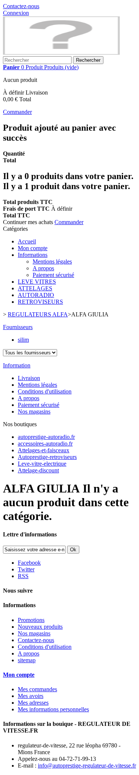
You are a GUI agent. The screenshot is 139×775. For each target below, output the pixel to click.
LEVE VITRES (37, 281)
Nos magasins (34, 411)
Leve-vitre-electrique (42, 463)
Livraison (29, 378)
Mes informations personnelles (53, 709)
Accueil (27, 241)
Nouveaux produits (40, 626)
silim (23, 340)
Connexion (16, 13)
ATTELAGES (35, 288)
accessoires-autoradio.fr (45, 443)
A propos (43, 268)
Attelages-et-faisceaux (43, 450)
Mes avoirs (30, 696)
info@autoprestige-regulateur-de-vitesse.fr (87, 765)
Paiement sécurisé (53, 275)
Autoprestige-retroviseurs (47, 457)
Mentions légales (52, 261)
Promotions (31, 620)
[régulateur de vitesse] (61, 53)
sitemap (27, 660)
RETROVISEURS (40, 302)
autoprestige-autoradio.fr (46, 437)
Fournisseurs (18, 327)
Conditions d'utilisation (45, 391)
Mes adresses (33, 702)
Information (16, 365)
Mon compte (32, 248)
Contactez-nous (21, 6)
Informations (32, 255)
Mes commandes (37, 689)
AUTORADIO (36, 295)
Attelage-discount (38, 470)
